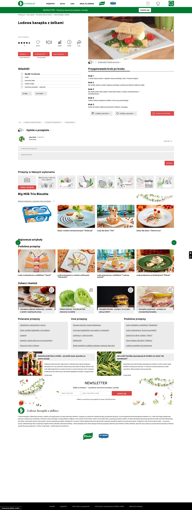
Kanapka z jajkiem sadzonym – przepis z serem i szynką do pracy (36, 310)
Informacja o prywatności (81, 506)
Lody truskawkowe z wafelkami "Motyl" (34, 275)
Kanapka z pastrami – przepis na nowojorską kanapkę (152, 310)
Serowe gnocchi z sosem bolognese (87, 325)
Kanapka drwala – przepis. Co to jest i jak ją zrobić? (114, 310)
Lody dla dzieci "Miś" (105, 231)
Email (25, 93)
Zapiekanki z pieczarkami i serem (33, 325)
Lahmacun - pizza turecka (83, 335)
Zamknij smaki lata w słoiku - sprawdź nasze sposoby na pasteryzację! (61, 357)
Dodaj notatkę (163, 113)
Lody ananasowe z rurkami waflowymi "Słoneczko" (73, 276)
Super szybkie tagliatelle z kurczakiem (35, 330)
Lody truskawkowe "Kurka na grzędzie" (141, 330)
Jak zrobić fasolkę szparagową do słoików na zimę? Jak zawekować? (140, 357)
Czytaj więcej (48, 375)
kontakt (52, 506)
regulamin (63, 506)
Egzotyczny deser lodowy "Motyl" (139, 335)
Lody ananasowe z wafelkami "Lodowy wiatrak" (113, 276)
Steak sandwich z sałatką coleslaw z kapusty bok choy (94, 345)
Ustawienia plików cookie (10, 508)
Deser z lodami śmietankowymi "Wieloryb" (75, 231)
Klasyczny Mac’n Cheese (29, 345)
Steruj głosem (126, 113)
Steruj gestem (102, 113)
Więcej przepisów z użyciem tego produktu (34, 201)
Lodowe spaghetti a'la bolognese (139, 345)
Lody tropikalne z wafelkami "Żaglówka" (142, 325)
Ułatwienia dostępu (136, 506)
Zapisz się (121, 393)
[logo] (26, 3)
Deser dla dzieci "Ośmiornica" (148, 231)
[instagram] (191, 257)
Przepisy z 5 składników (53, 122)
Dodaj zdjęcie (27, 187)
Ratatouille (77, 340)
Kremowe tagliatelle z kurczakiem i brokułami (91, 330)
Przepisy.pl (21, 15)
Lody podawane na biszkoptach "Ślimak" (153, 275)
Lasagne (23, 335)
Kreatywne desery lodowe (44, 15)
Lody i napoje (30, 15)
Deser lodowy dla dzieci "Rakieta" (139, 340)
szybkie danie (70, 122)
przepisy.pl (25, 37)
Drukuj (23, 54)
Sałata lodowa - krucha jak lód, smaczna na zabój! (72, 310)
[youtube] (191, 253)
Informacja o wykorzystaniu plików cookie (109, 506)
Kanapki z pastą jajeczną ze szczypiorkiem (36, 340)
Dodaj (169, 163)
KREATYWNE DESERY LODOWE (32, 122)
